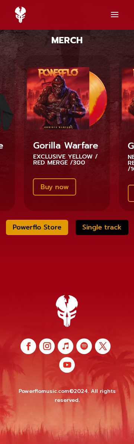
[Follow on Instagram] (47, 346)
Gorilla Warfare (65, 145)
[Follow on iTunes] (65, 346)
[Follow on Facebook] (28, 346)
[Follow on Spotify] (84, 346)
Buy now (55, 187)
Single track (102, 227)
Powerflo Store (37, 227)
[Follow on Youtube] (67, 365)
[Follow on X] (103, 346)
